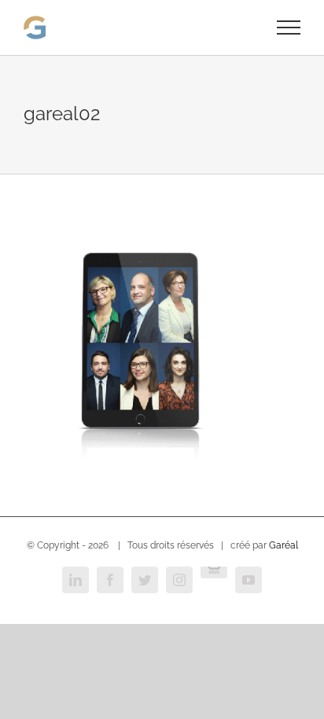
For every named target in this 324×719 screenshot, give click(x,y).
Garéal (283, 545)
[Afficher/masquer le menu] (289, 27)
